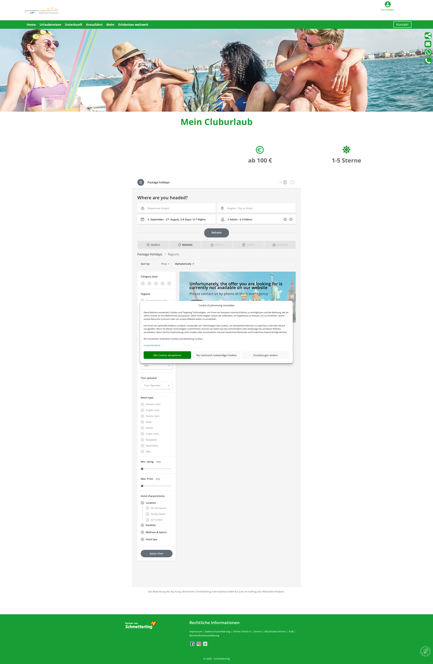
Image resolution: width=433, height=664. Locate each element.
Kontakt (402, 24)
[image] (216, 110)
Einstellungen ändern (265, 355)
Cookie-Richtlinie (152, 345)
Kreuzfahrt (94, 24)
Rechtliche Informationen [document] (214, 623)
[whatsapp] (205, 645)
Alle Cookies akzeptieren (167, 355)
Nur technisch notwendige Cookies (216, 355)
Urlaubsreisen (50, 24)
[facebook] (192, 645)
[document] (216, 122)
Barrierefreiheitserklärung (204, 635)
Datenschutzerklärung (217, 631)
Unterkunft (73, 24)
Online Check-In (242, 631)
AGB (291, 631)
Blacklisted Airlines (275, 631)
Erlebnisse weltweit (133, 24)
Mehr (110, 24)
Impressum (195, 631)
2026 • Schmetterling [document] (218, 658)
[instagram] (199, 645)
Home (31, 24)
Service (258, 631)
